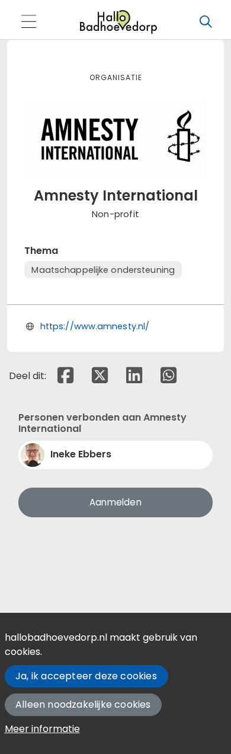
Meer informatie (42, 729)
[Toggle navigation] (28, 22)
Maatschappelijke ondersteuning (103, 270)
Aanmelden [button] (115, 502)
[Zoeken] (205, 22)
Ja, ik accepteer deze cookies (86, 676)
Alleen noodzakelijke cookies (83, 704)
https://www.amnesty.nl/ (94, 326)
